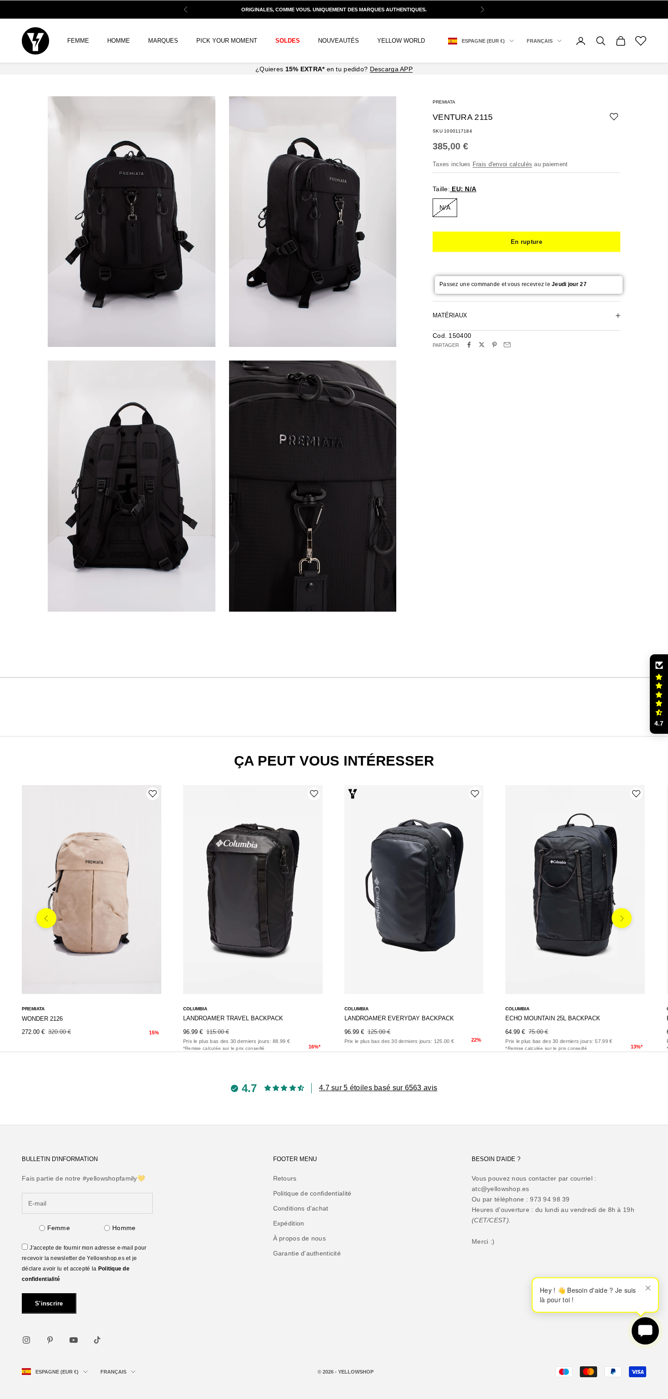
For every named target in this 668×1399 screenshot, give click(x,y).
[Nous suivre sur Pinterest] (50, 1340)
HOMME (118, 40)
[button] (659, 694)
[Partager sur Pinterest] (494, 344)
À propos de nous (299, 1238)
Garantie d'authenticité (307, 1253)
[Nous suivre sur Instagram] (26, 1340)
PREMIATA (444, 101)
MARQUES (163, 40)
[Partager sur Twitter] (481, 344)
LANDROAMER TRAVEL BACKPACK (233, 1018)
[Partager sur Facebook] (469, 344)
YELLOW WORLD (401, 40)
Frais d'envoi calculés (502, 163)
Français (540, 41)
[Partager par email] (507, 344)
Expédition (288, 1223)
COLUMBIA (195, 1008)
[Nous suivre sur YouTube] (73, 1340)
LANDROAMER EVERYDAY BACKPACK (399, 1018)
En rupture (526, 241)
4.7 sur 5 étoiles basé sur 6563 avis (378, 1088)
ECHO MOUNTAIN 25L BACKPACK (552, 1018)
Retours (285, 1178)
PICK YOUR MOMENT (226, 40)
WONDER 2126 (42, 1018)
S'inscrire (49, 1303)
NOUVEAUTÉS (338, 40)
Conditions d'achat (301, 1208)
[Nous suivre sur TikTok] (97, 1340)
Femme (78, 40)
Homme (123, 1227)
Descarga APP (391, 69)
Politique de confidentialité (312, 1193)
